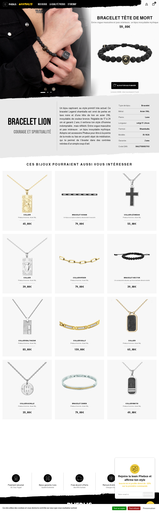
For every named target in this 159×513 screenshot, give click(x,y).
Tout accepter (119, 508)
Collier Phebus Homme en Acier (27, 201)
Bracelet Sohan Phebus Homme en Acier (79, 201)
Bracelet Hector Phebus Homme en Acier (131, 264)
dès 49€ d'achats (79, 486)
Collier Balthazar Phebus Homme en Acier (27, 327)
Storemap (72, 4)
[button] (43, 92)
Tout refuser (134, 508)
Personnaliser (149, 508)
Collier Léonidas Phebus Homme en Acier (131, 201)
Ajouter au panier (126, 85)
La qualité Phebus (57, 4)
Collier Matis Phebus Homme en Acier (131, 390)
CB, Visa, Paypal (16, 486)
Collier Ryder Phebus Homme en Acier (79, 264)
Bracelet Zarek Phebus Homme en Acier (79, 390)
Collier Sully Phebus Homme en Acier (79, 327)
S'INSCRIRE (148, 494)
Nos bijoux (42, 4)
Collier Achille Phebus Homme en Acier (27, 390)
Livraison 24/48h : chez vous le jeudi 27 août (125, 92)
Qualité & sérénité (47, 486)
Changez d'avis (111, 486)
